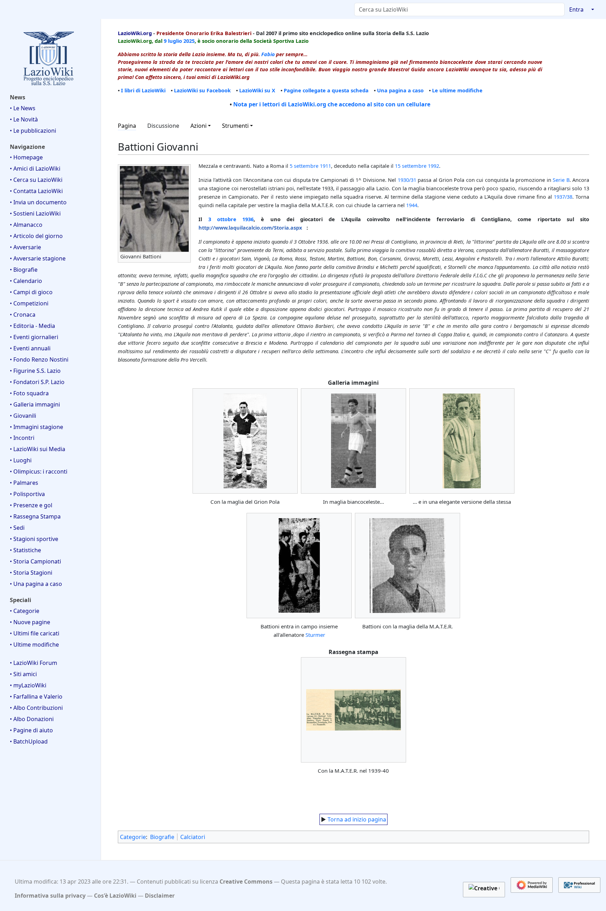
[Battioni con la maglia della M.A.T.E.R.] (407, 565)
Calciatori (192, 837)
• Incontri (22, 438)
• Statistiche (25, 550)
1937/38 (563, 196)
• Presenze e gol (31, 505)
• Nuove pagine (30, 622)
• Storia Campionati (35, 561)
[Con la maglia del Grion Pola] (245, 441)
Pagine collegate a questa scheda (326, 90)
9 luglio (173, 40)
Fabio (268, 54)
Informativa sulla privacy (50, 895)
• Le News (22, 108)
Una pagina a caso (400, 90)
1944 (411, 205)
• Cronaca (22, 314)
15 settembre (410, 165)
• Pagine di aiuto (31, 730)
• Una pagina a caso (36, 584)
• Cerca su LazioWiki (36, 180)
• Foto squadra (29, 393)
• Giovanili (23, 416)
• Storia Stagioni (31, 572)
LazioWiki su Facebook (202, 90)
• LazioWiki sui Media (37, 449)
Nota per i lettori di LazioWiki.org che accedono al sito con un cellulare (331, 104)
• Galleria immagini (35, 404)
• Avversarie (25, 247)
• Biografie (24, 269)
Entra (576, 9)
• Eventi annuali (30, 348)
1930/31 (407, 179)
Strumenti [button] (235, 126)
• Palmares (24, 483)
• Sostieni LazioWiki (35, 213)
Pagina (127, 126)
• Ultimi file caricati (34, 633)
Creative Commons (246, 881)
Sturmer (315, 634)
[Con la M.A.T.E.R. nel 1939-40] (353, 710)
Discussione (163, 126)
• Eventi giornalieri (34, 337)
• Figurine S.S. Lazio (35, 371)
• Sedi (17, 528)
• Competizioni (29, 303)
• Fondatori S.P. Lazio (37, 382)
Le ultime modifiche (457, 90)
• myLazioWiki (28, 685)
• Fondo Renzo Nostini (39, 359)
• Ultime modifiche (34, 644)
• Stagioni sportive (34, 539)
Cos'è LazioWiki (115, 895)
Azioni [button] (198, 126)
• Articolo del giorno (36, 236)
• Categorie (24, 611)
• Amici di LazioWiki (35, 168)
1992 (433, 165)
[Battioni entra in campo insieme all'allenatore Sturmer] (299, 565)
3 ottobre (222, 219)
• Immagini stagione (36, 427)
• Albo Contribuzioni (36, 708)
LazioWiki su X (257, 90)
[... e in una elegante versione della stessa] (462, 441)
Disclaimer (160, 895)
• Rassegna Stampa (35, 516)
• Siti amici (23, 674)
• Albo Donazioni (32, 719)
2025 (189, 40)
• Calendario (26, 281)
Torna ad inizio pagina (357, 819)
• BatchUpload (29, 741)
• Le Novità (24, 119)
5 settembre (304, 165)
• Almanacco (26, 225)
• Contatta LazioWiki (36, 191)
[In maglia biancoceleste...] (353, 441)
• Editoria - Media (32, 326)
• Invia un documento (38, 202)
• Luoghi (21, 460)
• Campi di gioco (31, 292)
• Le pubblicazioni (33, 130)
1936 (248, 219)
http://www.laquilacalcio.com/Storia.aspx (250, 227)
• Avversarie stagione (38, 258)
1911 (325, 165)
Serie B (561, 179)
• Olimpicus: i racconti (38, 471)
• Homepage (26, 157)
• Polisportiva (27, 494)
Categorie (133, 837)
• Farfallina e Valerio (36, 696)
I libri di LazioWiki (143, 90)
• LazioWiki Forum (33, 663)
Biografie (162, 837)
